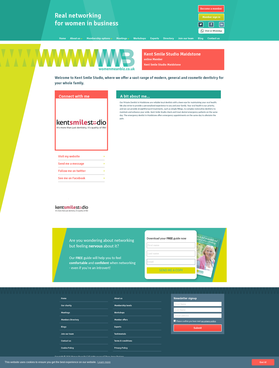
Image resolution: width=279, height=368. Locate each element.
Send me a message (71, 164)
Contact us (213, 38)
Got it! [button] (263, 362)
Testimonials (120, 334)
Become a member (211, 8)
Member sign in (211, 17)
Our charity (66, 305)
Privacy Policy (121, 348)
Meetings (121, 38)
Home (62, 38)
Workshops (139, 38)
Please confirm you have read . (196, 321)
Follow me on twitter (72, 171)
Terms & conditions (123, 341)
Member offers (121, 319)
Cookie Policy (67, 348)
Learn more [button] (104, 362)
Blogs (63, 327)
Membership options (98, 38)
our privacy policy (208, 321)
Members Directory (70, 319)
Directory (168, 38)
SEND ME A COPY (171, 270)
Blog (200, 38)
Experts (154, 38)
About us (75, 38)
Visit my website (69, 156)
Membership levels (123, 305)
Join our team (186, 38)
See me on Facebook (71, 178)
